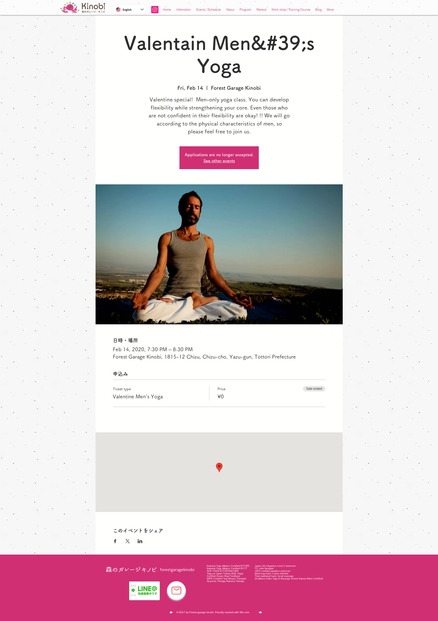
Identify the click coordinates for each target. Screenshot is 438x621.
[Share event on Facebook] (115, 541)
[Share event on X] (127, 541)
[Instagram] (154, 9)
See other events (219, 161)
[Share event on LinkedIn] (140, 541)
